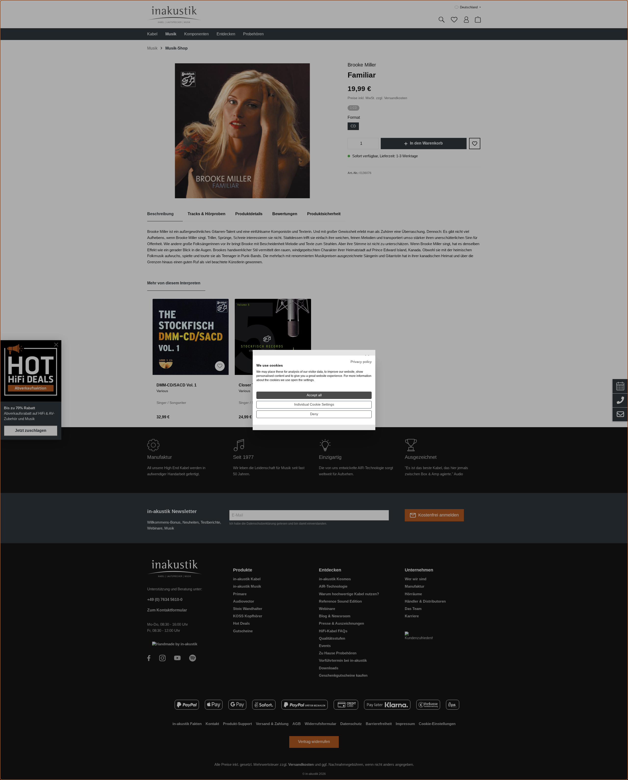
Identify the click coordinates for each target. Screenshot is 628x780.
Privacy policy (361, 361)
